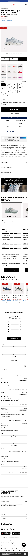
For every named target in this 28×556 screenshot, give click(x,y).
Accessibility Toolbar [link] (19, 546)
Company (3, 518)
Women (2, 8)
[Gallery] (6, 288)
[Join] (25, 501)
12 (9, 94)
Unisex (14, 59)
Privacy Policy (14, 505)
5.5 (9, 84)
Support (3, 514)
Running (6, 8)
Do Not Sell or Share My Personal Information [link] (12, 543)
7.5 (9, 87)
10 (14, 91)
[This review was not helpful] (25, 389)
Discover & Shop (5, 510)
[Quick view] (10, 291)
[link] (2, 529)
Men (5, 59)
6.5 (20, 84)
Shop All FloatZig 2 (11, 270)
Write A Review (14, 338)
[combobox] (20, 375)
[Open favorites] (24, 545)
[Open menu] (2, 4)
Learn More (8, 554)
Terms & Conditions (18, 504)
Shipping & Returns (6, 172)
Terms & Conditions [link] (14, 537)
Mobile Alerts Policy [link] (6, 540)
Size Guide (24, 81)
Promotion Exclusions (6, 167)
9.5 (9, 91)
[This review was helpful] (22, 389)
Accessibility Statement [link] (7, 546)
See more (14, 360)
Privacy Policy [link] (4, 537)
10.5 (20, 91)
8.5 (20, 87)
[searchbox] (12, 366)
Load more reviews (14, 479)
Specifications (4, 162)
